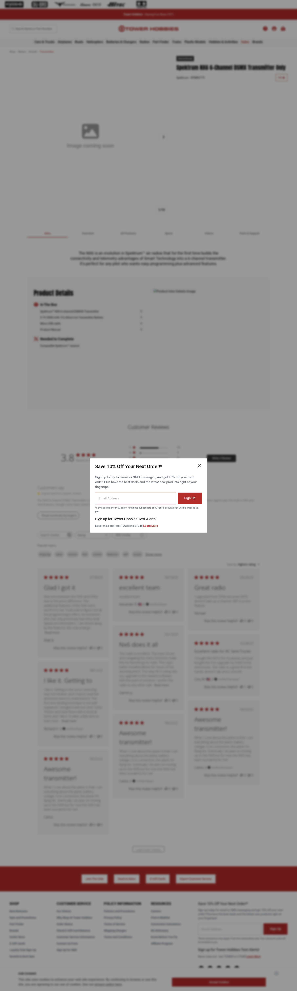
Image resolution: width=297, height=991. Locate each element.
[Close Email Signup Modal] (199, 465)
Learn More (150, 525)
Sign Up (189, 498)
